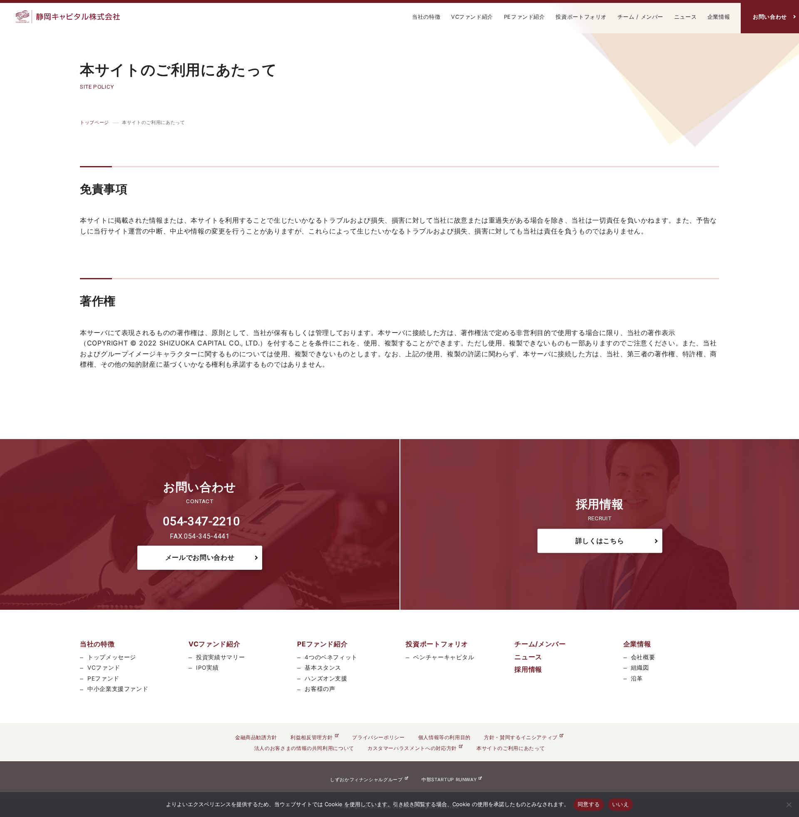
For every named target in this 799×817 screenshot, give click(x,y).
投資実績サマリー (220, 657)
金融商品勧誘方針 (256, 737)
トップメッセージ (111, 657)
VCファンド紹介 (472, 17)
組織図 (640, 667)
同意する (589, 804)
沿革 (637, 678)
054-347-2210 (201, 521)
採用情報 (528, 669)
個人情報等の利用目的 (444, 737)
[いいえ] (788, 804)
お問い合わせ (770, 17)
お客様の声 (320, 688)
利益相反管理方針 (311, 737)
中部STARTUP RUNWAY (449, 779)
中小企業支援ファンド (117, 688)
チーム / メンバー (640, 17)
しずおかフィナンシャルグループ (366, 779)
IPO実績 (207, 667)
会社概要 (643, 657)
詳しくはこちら (600, 540)
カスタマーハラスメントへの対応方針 (412, 748)
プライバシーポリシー (378, 737)
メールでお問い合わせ (199, 557)
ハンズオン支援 (326, 678)
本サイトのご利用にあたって (510, 748)
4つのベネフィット (331, 657)
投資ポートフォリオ (581, 17)
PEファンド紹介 (524, 17)
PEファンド (103, 678)
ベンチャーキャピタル (443, 657)
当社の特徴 (426, 17)
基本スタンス (323, 667)
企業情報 (718, 17)
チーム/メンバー (540, 644)
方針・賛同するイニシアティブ (521, 737)
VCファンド (103, 667)
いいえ (620, 804)
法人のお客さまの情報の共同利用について (304, 748)
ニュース (685, 17)
